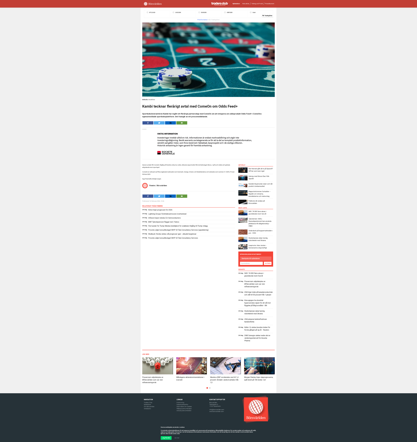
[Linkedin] (170, 123)
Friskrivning (180, 402)
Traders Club (148, 402)
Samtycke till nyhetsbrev (251, 258)
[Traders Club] (220, 4)
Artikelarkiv (147, 408)
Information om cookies (184, 406)
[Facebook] (147, 123)
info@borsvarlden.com (216, 409)
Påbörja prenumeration (184, 408)
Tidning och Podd (257, 3)
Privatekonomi (269, 3)
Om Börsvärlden (149, 406)
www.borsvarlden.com (216, 411)
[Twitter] (159, 123)
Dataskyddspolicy (182, 404)
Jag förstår (166, 438)
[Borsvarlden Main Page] (153, 4)
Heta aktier (245, 3)
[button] (207, 388)
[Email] (181, 123)
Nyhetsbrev (236, 3)
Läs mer (177, 438)
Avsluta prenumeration (184, 410)
